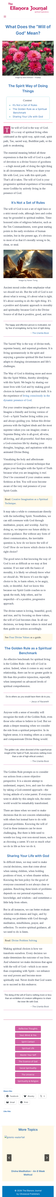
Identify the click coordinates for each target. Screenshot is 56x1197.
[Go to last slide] (9, 1157)
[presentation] (28, 1151)
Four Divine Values (19, 637)
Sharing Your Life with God (28, 116)
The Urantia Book (40, 333)
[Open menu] (5, 16)
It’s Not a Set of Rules (25, 105)
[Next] (47, 1157)
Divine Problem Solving (24, 940)
